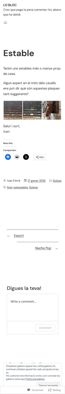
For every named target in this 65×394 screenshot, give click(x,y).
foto (9, 187)
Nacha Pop (43, 248)
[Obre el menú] (5, 23)
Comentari (45, 327)
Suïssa (57, 181)
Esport (19, 235)
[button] (13, 110)
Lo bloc (10, 5)
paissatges (21, 187)
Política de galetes (35, 379)
